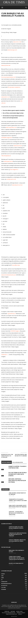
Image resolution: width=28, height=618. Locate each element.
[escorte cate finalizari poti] (4, 565)
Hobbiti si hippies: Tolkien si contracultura (17, 467)
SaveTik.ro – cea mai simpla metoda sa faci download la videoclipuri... (16, 513)
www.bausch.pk (18, 145)
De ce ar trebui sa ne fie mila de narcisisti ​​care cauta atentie (17, 474)
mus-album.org (15, 265)
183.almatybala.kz (6, 155)
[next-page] (4, 485)
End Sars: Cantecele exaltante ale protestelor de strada (17, 480)
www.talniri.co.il (5, 97)
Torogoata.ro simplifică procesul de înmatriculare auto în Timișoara (18, 534)
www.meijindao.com (11, 127)
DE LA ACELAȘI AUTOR (18, 462)
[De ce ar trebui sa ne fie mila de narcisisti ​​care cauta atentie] (4, 474)
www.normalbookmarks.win (8, 275)
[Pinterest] (8, 21)
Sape (6, 10)
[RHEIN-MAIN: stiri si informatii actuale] (4, 552)
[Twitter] (5, 21)
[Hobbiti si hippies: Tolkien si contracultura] (4, 468)
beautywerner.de (8, 161)
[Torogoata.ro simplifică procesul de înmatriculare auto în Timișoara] (4, 534)
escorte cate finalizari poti (16, 563)
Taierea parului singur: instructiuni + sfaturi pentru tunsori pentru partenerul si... (17, 558)
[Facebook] (2, 21)
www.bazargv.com (12, 50)
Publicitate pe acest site (11, 614)
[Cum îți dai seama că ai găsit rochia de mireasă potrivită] (4, 528)
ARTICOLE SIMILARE (6, 462)
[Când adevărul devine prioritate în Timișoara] (4, 494)
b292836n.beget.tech (6, 137)
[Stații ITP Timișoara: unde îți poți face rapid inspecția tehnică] (4, 541)
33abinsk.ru (4, 354)
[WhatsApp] (11, 21)
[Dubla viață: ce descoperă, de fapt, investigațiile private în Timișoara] (4, 507)
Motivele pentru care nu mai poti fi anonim (21, 455)
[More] (14, 21)
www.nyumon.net (5, 65)
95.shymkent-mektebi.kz (14, 87)
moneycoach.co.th (11, 179)
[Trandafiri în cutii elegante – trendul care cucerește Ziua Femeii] (4, 500)
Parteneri (13, 611)
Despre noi (7, 611)
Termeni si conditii (21, 612)
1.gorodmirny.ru (11, 313)
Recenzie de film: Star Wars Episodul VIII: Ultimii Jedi (7, 456)
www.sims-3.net (17, 42)
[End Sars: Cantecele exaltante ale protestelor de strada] (4, 480)
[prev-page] (2, 485)
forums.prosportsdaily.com (8, 77)
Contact (20, 614)
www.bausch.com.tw (17, 185)
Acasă (2, 10)
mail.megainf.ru (14, 169)
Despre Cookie (19, 611)
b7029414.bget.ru (15, 331)
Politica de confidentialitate (8, 612)
